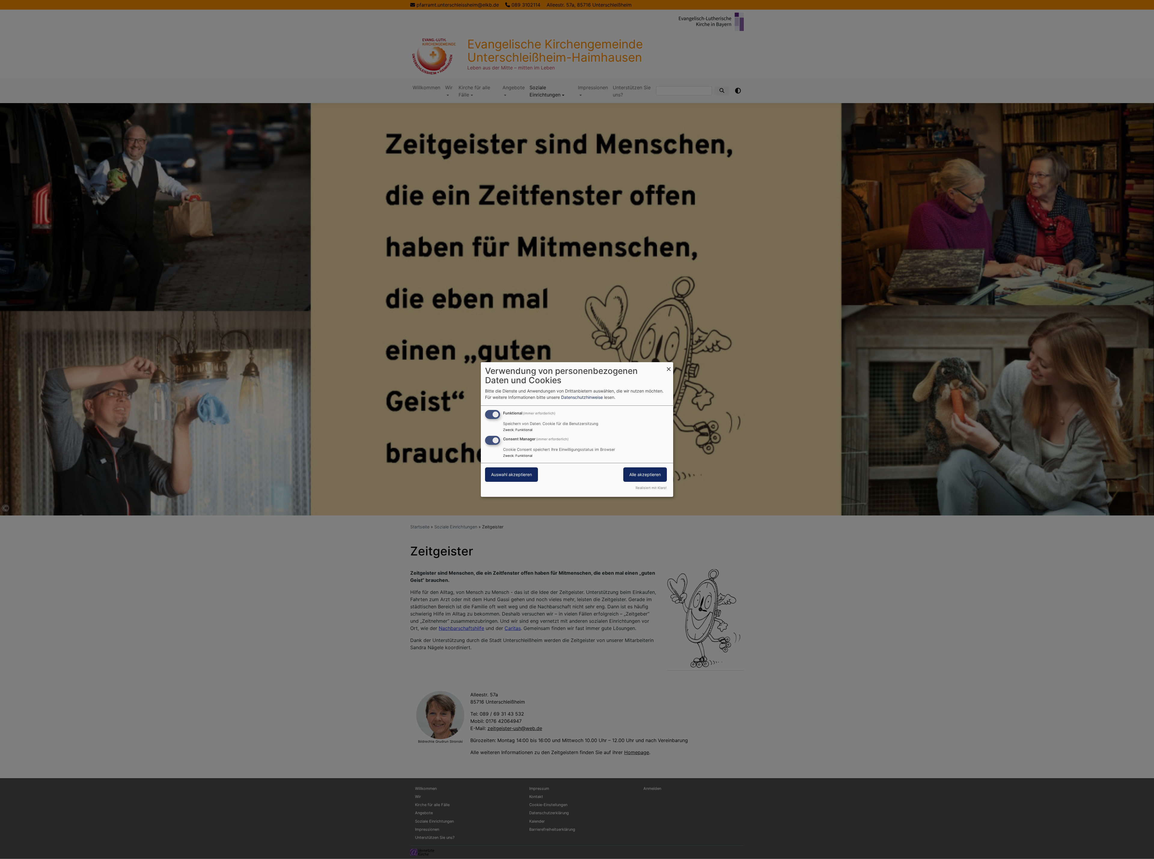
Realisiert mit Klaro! (651, 488)
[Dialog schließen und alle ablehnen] (668, 366)
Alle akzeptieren (645, 474)
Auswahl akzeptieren (511, 474)
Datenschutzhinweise (582, 397)
